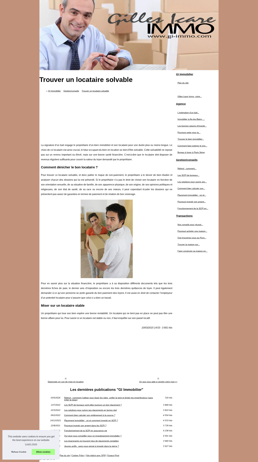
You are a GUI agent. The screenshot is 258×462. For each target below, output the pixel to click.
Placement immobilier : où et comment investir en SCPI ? (91, 420)
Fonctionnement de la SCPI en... (193, 208)
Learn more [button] (31, 444)
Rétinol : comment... (187, 168)
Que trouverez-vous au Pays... (192, 238)
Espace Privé (113, 455)
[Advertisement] (106, 116)
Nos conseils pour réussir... (190, 224)
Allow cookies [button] (43, 452)
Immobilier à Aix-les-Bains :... (191, 119)
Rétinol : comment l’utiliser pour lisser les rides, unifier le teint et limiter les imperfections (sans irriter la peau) (108, 399)
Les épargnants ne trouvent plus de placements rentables (91, 441)
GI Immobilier (54, 91)
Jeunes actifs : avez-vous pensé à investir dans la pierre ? (91, 446)
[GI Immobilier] (129, 35)
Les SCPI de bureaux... (188, 175)
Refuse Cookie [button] (18, 452)
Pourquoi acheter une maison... (192, 231)
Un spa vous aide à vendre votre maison (158, 382)
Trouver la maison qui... (189, 244)
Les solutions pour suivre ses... (192, 182)
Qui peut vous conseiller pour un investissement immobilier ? (93, 436)
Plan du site (183, 83)
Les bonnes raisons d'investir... (192, 126)
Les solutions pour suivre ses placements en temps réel (90, 410)
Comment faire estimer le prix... (192, 146)
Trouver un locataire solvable (95, 91)
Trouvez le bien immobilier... (191, 139)
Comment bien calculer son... (191, 188)
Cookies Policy (78, 455)
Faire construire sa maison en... (193, 251)
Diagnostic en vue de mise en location (66, 382)
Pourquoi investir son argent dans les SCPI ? (85, 425)
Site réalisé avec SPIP (96, 455)
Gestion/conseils (71, 91)
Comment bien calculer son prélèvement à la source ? (89, 415)
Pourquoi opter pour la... (189, 132)
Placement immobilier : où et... (192, 195)
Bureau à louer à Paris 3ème (191, 152)
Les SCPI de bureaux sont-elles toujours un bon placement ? (93, 405)
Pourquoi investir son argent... (192, 201)
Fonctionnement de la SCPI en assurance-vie (85, 431)
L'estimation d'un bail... (188, 112)
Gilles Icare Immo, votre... (190, 96)
